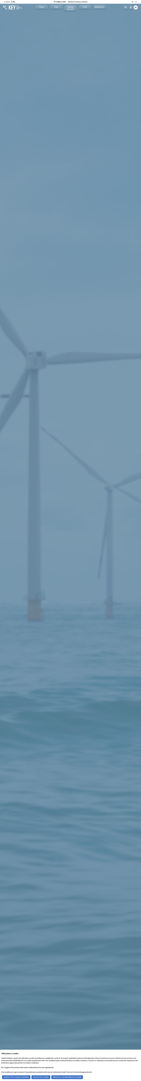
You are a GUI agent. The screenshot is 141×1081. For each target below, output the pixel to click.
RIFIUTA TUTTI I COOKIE (41, 1077)
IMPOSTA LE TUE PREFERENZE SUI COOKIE (67, 1077)
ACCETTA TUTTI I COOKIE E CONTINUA (16, 1077)
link (52, 1067)
